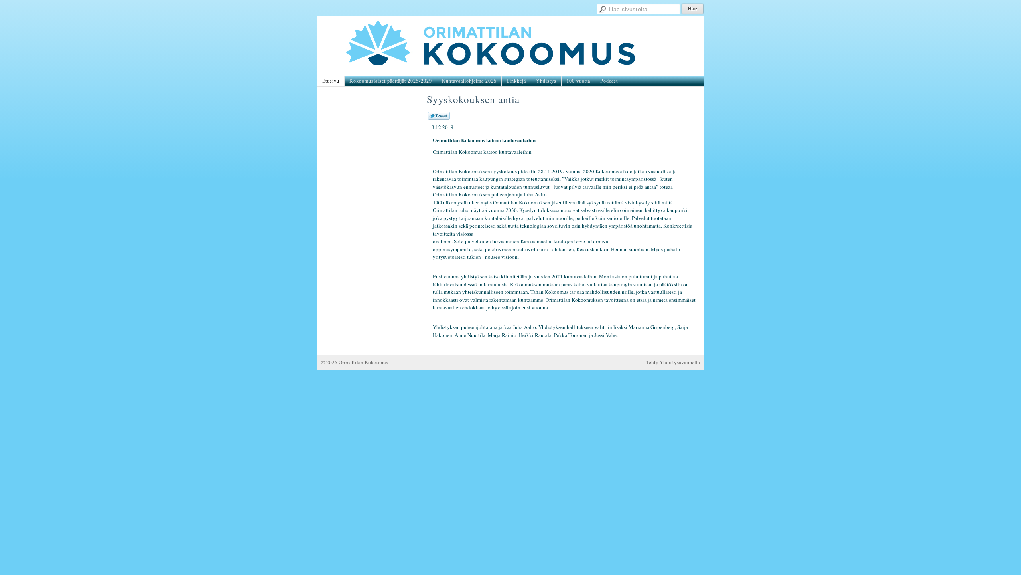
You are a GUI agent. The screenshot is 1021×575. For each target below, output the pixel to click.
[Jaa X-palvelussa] (439, 117)
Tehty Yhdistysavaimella (673, 362)
